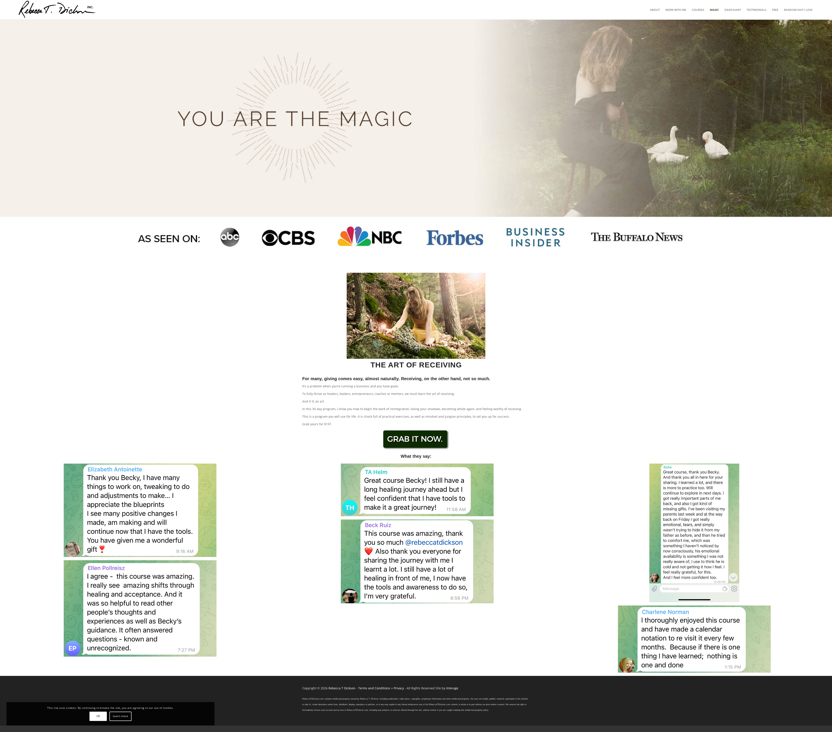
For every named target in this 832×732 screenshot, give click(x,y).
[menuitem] (655, 9)
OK (98, 716)
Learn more (120, 716)
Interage (452, 688)
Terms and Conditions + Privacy (381, 688)
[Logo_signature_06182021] (57, 9)
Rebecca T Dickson (341, 688)
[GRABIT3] (416, 440)
